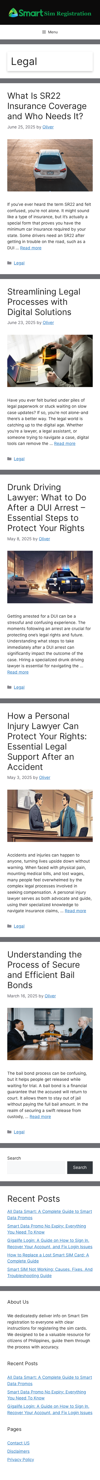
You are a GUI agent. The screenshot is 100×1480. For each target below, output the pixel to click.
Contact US (18, 1443)
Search (14, 1158)
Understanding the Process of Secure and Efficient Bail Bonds (44, 969)
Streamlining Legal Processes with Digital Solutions (43, 301)
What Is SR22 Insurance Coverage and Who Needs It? (47, 105)
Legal (19, 263)
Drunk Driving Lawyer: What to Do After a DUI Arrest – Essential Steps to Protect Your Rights (46, 507)
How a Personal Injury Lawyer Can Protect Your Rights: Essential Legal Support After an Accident (47, 741)
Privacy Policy (20, 1459)
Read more (31, 247)
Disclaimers (18, 1451)
